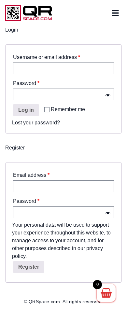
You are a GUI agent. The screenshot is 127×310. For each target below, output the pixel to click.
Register (28, 267)
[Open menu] (115, 13)
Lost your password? (36, 122)
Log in (26, 110)
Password (26, 83)
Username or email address (46, 57)
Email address (31, 175)
